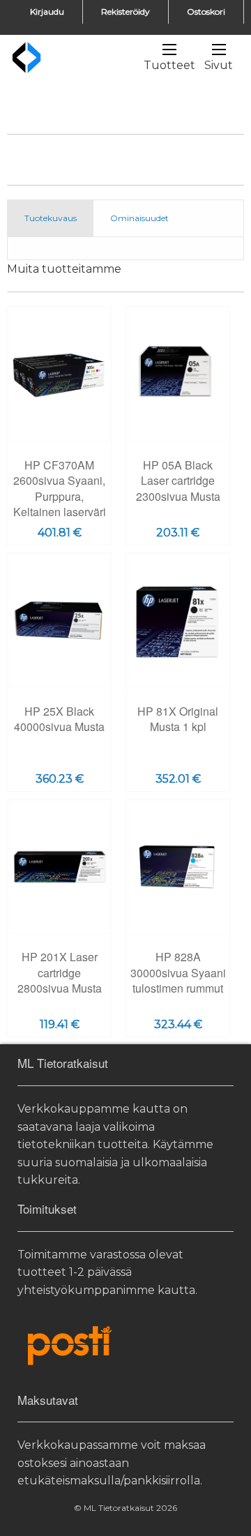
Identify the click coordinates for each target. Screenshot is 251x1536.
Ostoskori (206, 11)
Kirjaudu (47, 11)
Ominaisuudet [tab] (139, 218)
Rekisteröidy (125, 11)
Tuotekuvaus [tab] (50, 218)
